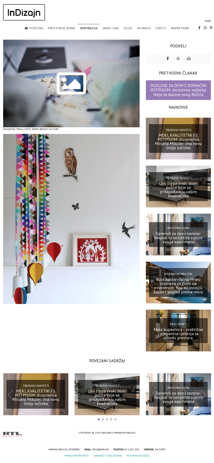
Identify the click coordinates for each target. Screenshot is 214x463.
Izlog (128, 28)
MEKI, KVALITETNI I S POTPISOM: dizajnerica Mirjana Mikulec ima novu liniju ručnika (178, 141)
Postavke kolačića (137, 455)
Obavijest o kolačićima (108, 455)
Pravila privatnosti (77, 455)
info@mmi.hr (100, 449)
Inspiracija (89, 28)
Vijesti (161, 28)
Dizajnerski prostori (178, 274)
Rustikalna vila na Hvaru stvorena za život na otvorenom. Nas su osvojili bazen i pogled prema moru (178, 286)
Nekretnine (180, 28)
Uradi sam (110, 28)
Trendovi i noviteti (178, 130)
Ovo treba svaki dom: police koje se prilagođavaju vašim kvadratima (178, 189)
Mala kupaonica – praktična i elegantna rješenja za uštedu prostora (178, 334)
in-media (144, 28)
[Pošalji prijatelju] (189, 58)
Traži (207, 21)
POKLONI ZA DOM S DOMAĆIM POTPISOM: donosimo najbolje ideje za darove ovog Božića (178, 90)
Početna (36, 28)
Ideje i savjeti (178, 324)
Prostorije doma (61, 28)
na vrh (207, 433)
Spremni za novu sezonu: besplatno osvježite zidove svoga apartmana (178, 237)
